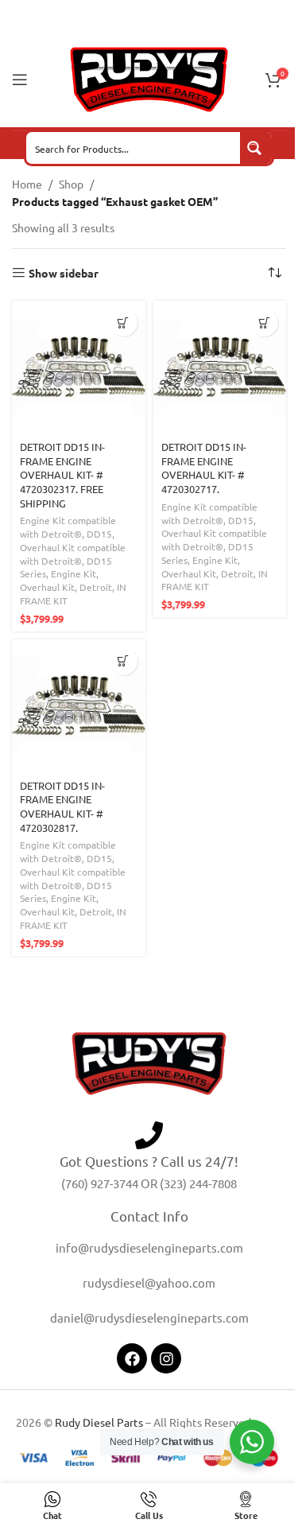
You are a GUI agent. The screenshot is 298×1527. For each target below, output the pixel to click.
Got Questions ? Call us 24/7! (149, 1160)
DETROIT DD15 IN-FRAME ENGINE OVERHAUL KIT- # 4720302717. (203, 467)
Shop (71, 184)
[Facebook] (132, 1358)
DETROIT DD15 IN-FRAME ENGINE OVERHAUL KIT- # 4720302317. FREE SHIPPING (62, 475)
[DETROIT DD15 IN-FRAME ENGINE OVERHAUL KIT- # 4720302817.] (78, 706)
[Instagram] (166, 1358)
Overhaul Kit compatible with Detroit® (73, 554)
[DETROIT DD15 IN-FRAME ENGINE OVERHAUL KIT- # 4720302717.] (220, 367)
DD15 (99, 533)
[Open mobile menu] (20, 79)
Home (27, 184)
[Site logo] (149, 78)
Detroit (95, 587)
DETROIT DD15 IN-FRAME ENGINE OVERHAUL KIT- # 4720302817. (62, 806)
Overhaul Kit (47, 587)
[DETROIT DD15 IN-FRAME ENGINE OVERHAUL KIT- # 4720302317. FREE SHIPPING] (78, 367)
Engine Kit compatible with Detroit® (68, 527)
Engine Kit (73, 573)
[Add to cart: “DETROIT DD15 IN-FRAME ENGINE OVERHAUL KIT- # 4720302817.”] (123, 661)
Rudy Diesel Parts (99, 1422)
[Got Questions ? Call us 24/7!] (149, 1135)
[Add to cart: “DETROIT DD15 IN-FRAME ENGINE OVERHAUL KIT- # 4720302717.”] (264, 322)
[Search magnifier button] (256, 148)
